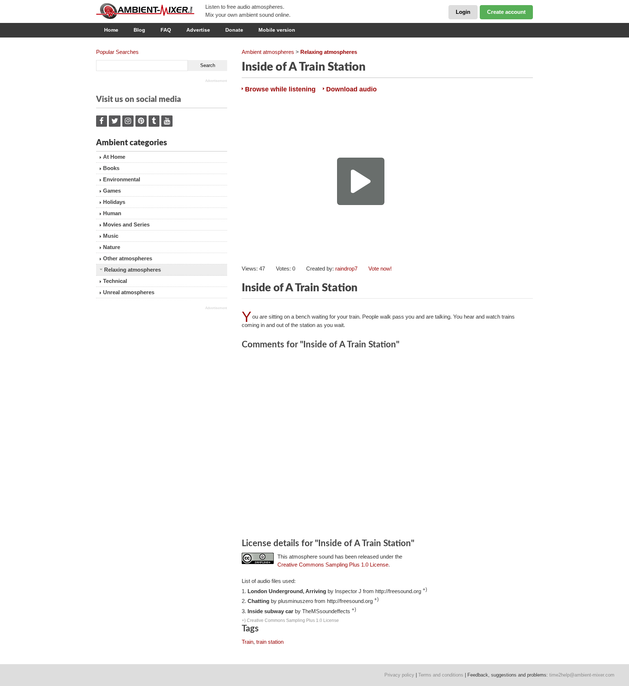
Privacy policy (399, 675)
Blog (139, 30)
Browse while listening (280, 89)
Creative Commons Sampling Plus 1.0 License (332, 564)
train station (270, 642)
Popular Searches (117, 52)
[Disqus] (387, 445)
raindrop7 (346, 268)
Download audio (351, 89)
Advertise (198, 30)
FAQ (166, 30)
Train (247, 642)
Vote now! (380, 268)
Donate (234, 30)
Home (111, 30)
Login (463, 12)
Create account (506, 12)
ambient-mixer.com (150, 11)
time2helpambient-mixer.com (581, 675)
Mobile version (276, 30)
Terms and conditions (440, 675)
